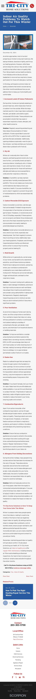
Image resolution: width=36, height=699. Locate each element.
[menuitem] (10, 691)
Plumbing (18, 660)
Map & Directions (18, 639)
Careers (18, 651)
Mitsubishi (18, 668)
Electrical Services (18, 657)
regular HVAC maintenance (11, 550)
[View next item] (15, 602)
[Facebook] (12, 677)
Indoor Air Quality (19, 572)
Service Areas (18, 665)
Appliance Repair (18, 663)
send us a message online (22, 568)
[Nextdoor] (23, 677)
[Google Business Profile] (20, 677)
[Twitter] (16, 677)
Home (18, 648)
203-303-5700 (18, 625)
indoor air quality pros (19, 548)
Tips (12, 572)
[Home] (17, 5)
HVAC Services (18, 654)
